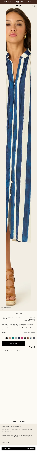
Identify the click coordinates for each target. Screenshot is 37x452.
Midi (29, 332)
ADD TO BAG (7, 448)
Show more (5, 330)
